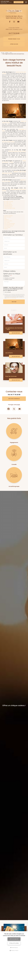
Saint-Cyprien (7, 222)
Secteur (6, 52)
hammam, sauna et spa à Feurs (17, 151)
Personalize (15, 947)
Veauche (6, 228)
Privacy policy (14, 950)
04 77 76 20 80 (14, 33)
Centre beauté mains (8, 205)
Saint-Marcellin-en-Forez (9, 224)
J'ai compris (8, 292)
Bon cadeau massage (8, 201)
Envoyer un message (14, 398)
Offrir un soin (14, 44)
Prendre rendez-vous (14, 39)
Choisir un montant (9, 278)
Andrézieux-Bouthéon (8, 215)
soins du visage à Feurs (8, 141)
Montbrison (6, 219)
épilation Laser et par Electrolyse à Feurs (14, 172)
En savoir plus (16, 333)
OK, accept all (14, 939)
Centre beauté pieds (8, 206)
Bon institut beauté (8, 204)
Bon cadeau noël (7, 202)
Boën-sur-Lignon (7, 217)
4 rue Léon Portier (14, 28)
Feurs (11, 52)
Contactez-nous (18, 2)
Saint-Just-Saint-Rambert (9, 223)
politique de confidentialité (11, 297)
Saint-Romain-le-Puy (8, 226)
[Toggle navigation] (26, 2)
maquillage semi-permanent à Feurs (14, 190)
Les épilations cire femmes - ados (14, 328)
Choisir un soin (8, 279)
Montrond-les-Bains (8, 220)
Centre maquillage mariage (9, 208)
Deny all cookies (14, 943)
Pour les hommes (11, 376)
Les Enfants (9, 353)
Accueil (2, 52)
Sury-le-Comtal (7, 227)
